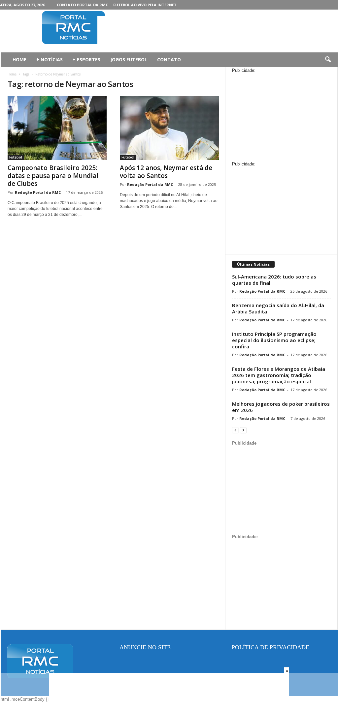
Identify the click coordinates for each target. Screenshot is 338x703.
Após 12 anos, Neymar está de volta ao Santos (166, 171)
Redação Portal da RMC (38, 192)
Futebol (15, 157)
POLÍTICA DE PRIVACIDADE (270, 647)
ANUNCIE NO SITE (145, 647)
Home (12, 74)
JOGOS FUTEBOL (128, 59)
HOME (19, 59)
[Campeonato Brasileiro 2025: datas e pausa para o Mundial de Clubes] (57, 128)
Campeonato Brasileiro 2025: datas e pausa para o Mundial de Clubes (53, 175)
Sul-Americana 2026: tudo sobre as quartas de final (274, 279)
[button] (328, 59)
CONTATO (169, 59)
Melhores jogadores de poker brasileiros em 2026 (281, 406)
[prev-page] (235, 429)
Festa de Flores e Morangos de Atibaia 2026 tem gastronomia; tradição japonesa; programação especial (278, 375)
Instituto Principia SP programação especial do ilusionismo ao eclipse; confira (274, 340)
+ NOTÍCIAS (49, 59)
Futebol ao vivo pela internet (145, 4)
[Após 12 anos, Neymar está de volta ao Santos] (169, 128)
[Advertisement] (217, 31)
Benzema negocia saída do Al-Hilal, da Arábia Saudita (278, 308)
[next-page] (243, 429)
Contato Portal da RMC (82, 4)
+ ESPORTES (86, 59)
